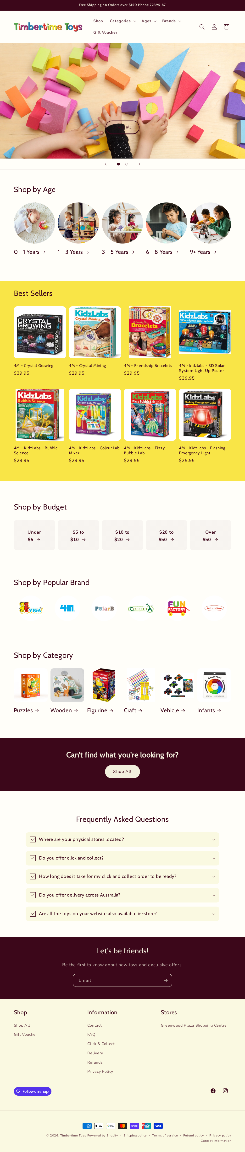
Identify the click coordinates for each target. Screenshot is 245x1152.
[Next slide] (139, 164)
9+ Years (200, 251)
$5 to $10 (77, 535)
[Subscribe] (166, 980)
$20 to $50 (166, 535)
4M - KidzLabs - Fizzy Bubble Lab (144, 450)
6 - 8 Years (159, 251)
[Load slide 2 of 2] (126, 164)
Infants (206, 710)
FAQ (91, 1034)
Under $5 (34, 535)
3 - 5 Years (115, 251)
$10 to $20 (122, 535)
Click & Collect (101, 1043)
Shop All (122, 771)
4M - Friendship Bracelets (148, 365)
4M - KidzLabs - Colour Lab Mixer (94, 450)
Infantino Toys (206, 603)
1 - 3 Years (70, 251)
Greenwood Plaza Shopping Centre (194, 1025)
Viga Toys (24, 599)
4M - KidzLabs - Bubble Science (36, 450)
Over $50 (209, 535)
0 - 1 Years (27, 251)
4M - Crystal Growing (34, 365)
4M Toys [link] (59, 599)
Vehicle (170, 710)
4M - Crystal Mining (87, 365)
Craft (130, 710)
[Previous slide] (105, 164)
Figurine (97, 710)
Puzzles (23, 710)
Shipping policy (135, 1135)
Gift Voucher (25, 1034)
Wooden (61, 710)
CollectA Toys (133, 603)
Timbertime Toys (73, 1135)
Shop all (122, 127)
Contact (94, 1025)
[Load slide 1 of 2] (118, 164)
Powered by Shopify (102, 1135)
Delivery (95, 1053)
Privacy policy (220, 1135)
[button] (122, 21)
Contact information (216, 1141)
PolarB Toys (100, 599)
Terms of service (165, 1135)
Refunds (95, 1062)
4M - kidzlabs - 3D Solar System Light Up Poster (202, 368)
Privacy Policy (100, 1071)
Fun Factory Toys (173, 603)
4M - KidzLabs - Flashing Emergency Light (202, 450)
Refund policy (193, 1135)
